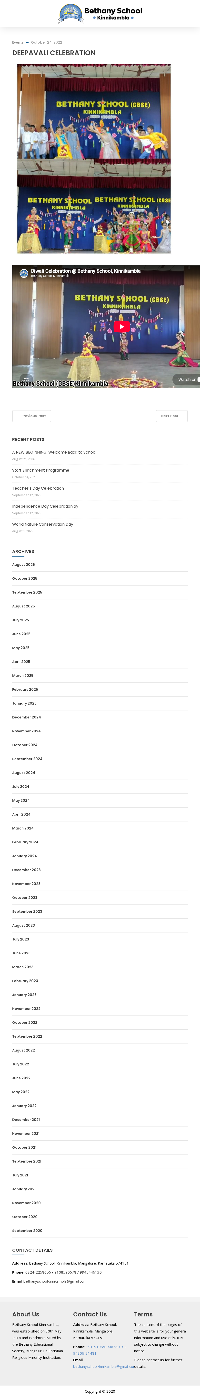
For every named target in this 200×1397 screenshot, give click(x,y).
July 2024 (20, 786)
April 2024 (21, 814)
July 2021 (20, 1175)
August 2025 (23, 606)
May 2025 (21, 647)
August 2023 (23, 925)
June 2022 (21, 1078)
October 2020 (25, 1216)
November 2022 (26, 1008)
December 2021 (26, 1119)
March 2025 (22, 675)
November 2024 (26, 731)
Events (18, 42)
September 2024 (27, 758)
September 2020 (27, 1230)
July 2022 (20, 1064)
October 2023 (24, 897)
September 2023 (27, 911)
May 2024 (21, 800)
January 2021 (24, 1189)
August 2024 (23, 772)
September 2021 (26, 1161)
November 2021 (26, 1133)
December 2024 (26, 717)
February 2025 (25, 689)
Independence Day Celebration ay (45, 506)
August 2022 (23, 1050)
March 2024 (23, 828)
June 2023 (21, 953)
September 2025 (27, 592)
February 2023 (25, 980)
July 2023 (20, 939)
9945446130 (91, 1272)
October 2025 (24, 578)
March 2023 (22, 967)
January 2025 (24, 703)
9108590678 (65, 1272)
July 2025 (20, 620)
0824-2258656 (38, 1272)
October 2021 (24, 1147)
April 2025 (21, 661)
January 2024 (24, 856)
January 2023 (24, 994)
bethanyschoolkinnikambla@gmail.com (55, 1281)
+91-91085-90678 (102, 1346)
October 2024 (25, 745)
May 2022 (21, 1092)
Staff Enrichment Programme (40, 470)
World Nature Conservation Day (42, 524)
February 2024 (25, 842)
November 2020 (26, 1203)
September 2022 (27, 1036)
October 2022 (24, 1022)
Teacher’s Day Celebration (38, 488)
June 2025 (21, 634)
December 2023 (26, 869)
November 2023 (26, 883)
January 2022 (24, 1105)
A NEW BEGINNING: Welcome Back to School (54, 452)
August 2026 (23, 564)
